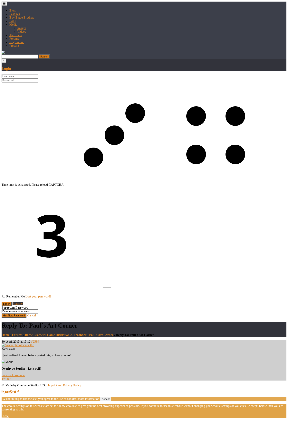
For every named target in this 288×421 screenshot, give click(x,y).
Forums (14, 38)
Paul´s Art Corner (101, 335)
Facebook (8, 375)
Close (5, 416)
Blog (12, 10)
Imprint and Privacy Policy (64, 385)
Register (18, 303)
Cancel (31, 315)
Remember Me (15, 296)
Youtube (19, 375)
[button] (3, 52)
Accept (106, 399)
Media (13, 24)
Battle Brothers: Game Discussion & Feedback (56, 335)
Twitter (6, 378)
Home (5, 335)
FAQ (12, 21)
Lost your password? (38, 296)
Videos (21, 31)
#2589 (35, 341)
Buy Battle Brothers (21, 17)
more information (88, 398)
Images (21, 28)
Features (14, 14)
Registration (16, 42)
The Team (15, 35)
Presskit (14, 45)
